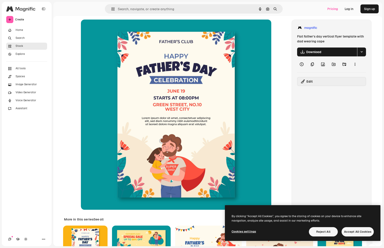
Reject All (323, 232)
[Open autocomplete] (111, 9)
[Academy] (17, 239)
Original (109, 28)
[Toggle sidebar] (43, 8)
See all (99, 219)
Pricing (332, 9)
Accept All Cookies (357, 232)
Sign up (369, 9)
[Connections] (9, 239)
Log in (349, 9)
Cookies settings (244, 231)
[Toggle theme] (25, 239)
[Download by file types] (361, 52)
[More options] (354, 64)
